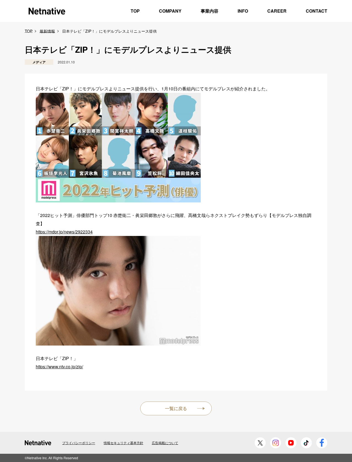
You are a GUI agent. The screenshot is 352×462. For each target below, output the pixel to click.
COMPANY (170, 11)
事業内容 (209, 11)
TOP (135, 11)
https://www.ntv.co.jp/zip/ (59, 366)
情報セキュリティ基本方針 (123, 442)
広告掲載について (165, 442)
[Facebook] (321, 442)
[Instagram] (275, 442)
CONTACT (316, 11)
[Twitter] (260, 442)
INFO (243, 11)
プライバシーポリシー (78, 442)
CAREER (277, 11)
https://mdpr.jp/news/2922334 (64, 232)
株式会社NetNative (47, 11)
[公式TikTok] (306, 442)
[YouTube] (290, 442)
